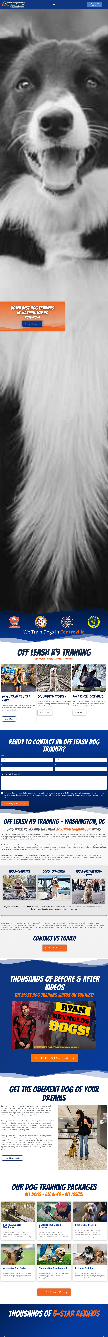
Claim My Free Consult (15, 803)
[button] (54, 4)
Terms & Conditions (88, 795)
